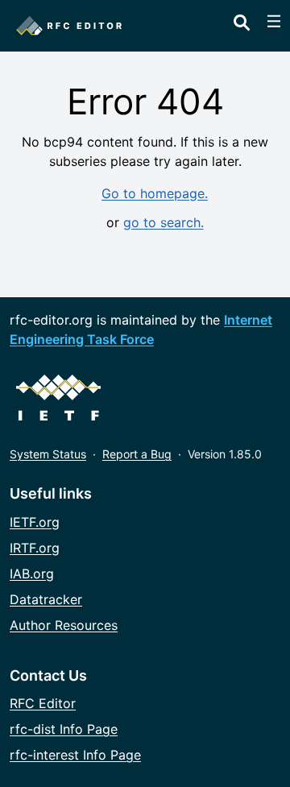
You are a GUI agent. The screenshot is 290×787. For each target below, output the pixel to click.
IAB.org (32, 573)
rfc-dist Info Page (64, 729)
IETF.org (35, 522)
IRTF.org (35, 548)
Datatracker (46, 599)
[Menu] (274, 21)
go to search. (163, 222)
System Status (48, 454)
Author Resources (64, 625)
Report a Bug (137, 454)
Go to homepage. (155, 193)
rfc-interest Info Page (75, 755)
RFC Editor (43, 703)
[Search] (242, 19)
